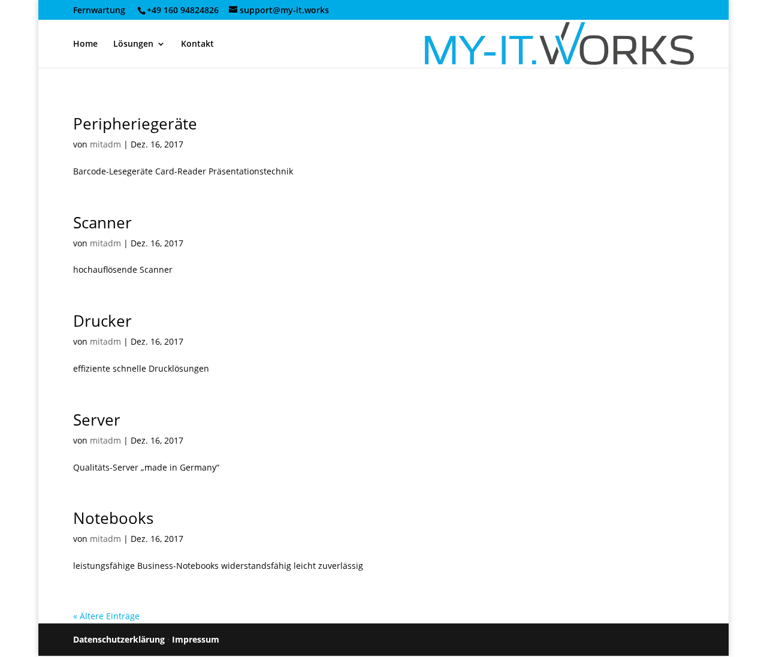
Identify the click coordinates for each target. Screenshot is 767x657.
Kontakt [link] (197, 44)
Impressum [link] (195, 639)
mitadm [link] (105, 144)
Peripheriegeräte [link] (135, 123)
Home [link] (85, 44)
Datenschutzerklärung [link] (119, 639)
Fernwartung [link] (104, 10)
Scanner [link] (102, 222)
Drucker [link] (102, 320)
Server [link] (96, 419)
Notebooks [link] (113, 518)
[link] (182, 10)
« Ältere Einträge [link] (106, 616)
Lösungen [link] (133, 44)
